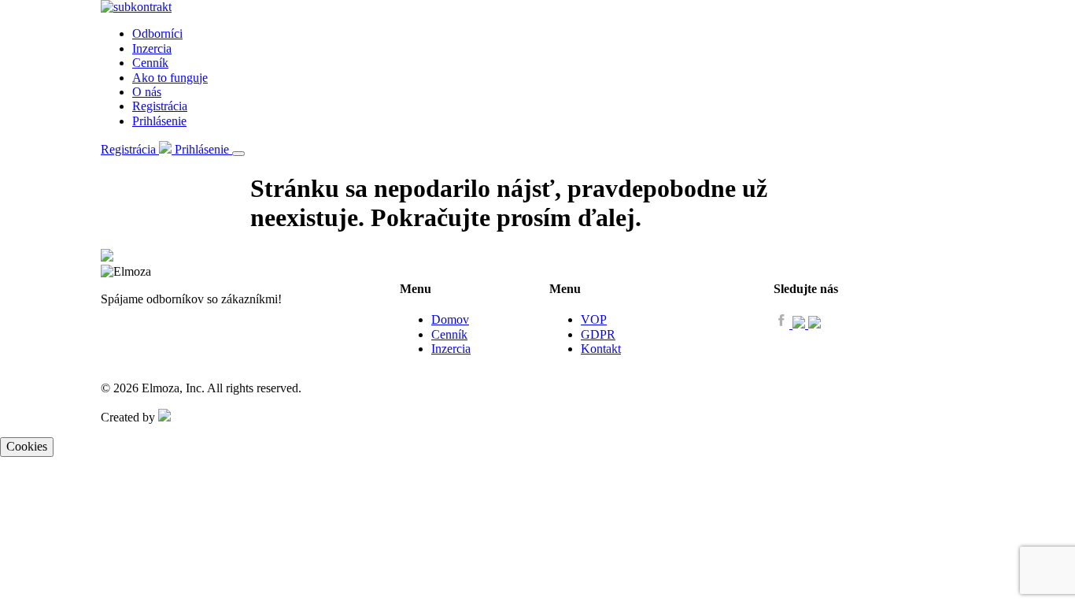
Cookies (26, 446)
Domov (450, 319)
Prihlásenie (159, 121)
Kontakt (601, 348)
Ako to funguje (170, 77)
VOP (594, 319)
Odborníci (157, 33)
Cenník (150, 62)
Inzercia (152, 48)
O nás (146, 91)
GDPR (598, 334)
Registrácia (159, 106)
